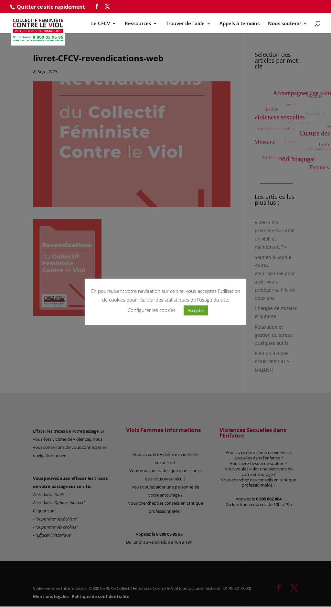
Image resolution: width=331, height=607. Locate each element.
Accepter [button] (195, 310)
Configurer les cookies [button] (152, 310)
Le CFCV (100, 23)
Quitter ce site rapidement (51, 6)
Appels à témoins (239, 23)
